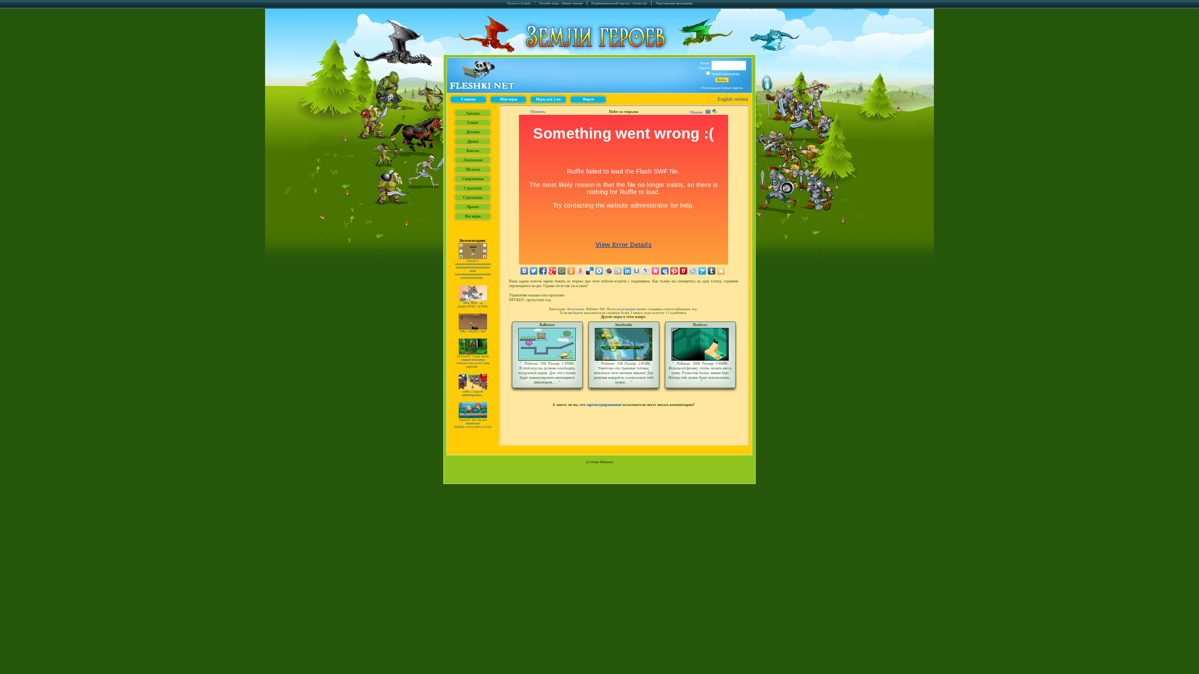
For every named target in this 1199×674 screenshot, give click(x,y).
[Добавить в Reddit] (693, 271)
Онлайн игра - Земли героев (561, 3)
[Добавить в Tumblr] (711, 271)
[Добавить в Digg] (618, 271)
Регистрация (711, 88)
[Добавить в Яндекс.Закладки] (580, 271)
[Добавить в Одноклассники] (571, 271)
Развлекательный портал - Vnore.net (619, 3)
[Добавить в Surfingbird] (702, 271)
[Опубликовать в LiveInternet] (636, 271)
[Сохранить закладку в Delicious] (590, 271)
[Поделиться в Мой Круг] (599, 271)
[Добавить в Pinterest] (674, 271)
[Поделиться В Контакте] (524, 271)
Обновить (537, 112)
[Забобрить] (608, 271)
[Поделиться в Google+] (552, 271)
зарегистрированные (604, 405)
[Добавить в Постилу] (683, 271)
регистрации (626, 309)
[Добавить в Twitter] (533, 271)
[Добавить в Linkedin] (627, 271)
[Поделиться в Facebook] (543, 271)
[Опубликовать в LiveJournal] (646, 271)
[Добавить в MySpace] (665, 271)
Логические (575, 309)
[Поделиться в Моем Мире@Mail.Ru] (561, 271)
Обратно (696, 112)
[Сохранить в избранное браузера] (721, 271)
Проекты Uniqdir (518, 3)
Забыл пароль (732, 88)
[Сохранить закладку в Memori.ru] (655, 271)
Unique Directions (601, 462)
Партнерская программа (674, 3)
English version (733, 99)
